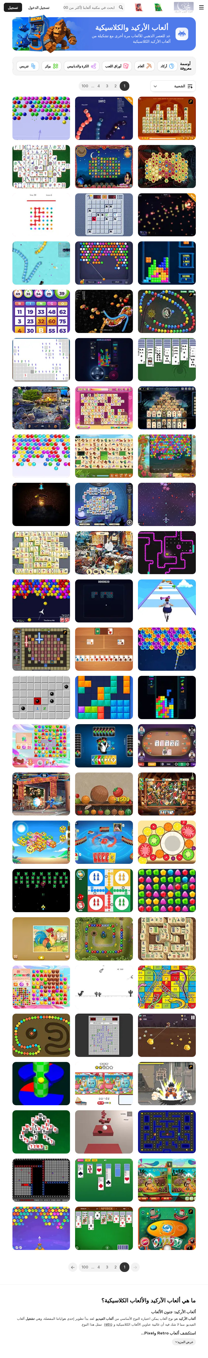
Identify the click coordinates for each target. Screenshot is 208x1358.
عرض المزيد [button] (185, 1342)
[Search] (120, 7)
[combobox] (173, 86)
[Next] (20, 64)
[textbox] (173, 86)
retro (108, 1324)
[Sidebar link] (201, 7)
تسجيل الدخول (38, 7)
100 (85, 85)
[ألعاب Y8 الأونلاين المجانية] (184, 7)
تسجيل (13, 7)
